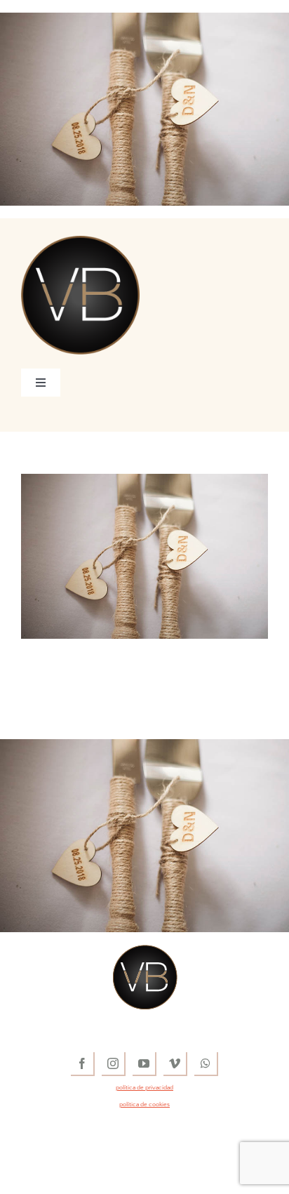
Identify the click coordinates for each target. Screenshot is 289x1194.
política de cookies (144, 1104)
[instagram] (114, 1064)
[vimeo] (175, 1064)
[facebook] (83, 1064)
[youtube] (144, 1064)
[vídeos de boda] (80, 242)
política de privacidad (144, 1087)
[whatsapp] (206, 1064)
